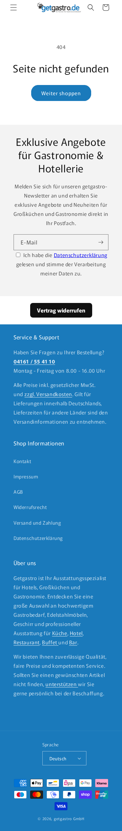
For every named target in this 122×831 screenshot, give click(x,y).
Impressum (26, 476)
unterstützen (61, 684)
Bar (73, 642)
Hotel (76, 633)
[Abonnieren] (100, 242)
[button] (13, 7)
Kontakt (22, 461)
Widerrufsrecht (30, 507)
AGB (18, 491)
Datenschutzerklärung (80, 254)
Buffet (50, 642)
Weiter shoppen (61, 93)
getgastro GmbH (69, 818)
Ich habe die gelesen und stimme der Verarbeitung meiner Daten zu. (61, 264)
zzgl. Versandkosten (48, 393)
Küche (59, 633)
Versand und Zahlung (37, 522)
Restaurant (27, 642)
